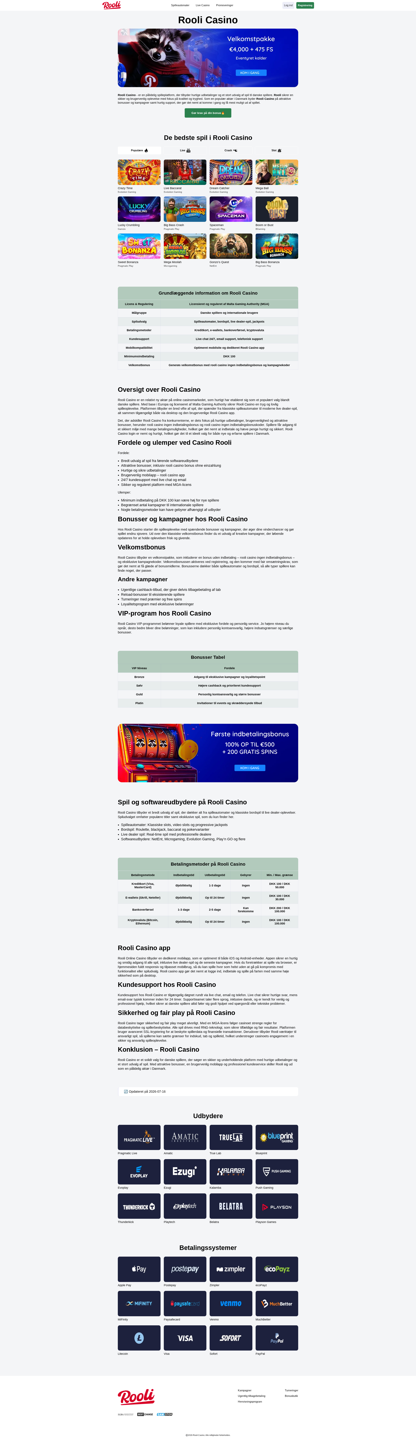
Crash (228, 150)
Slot (274, 150)
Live (182, 150)
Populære (137, 150)
